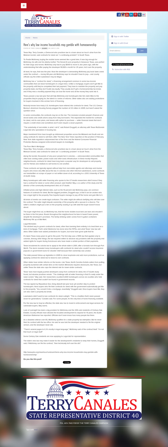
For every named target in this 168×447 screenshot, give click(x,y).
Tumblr (139, 15)
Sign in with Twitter (121, 36)
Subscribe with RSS (122, 69)
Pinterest (135, 15)
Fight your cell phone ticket (82, 439)
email (36, 429)
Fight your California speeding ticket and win (17, 439)
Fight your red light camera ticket (53, 439)
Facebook (119, 15)
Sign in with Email (121, 43)
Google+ (144, 15)
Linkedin (131, 15)
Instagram (123, 15)
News (35, 38)
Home (27, 38)
